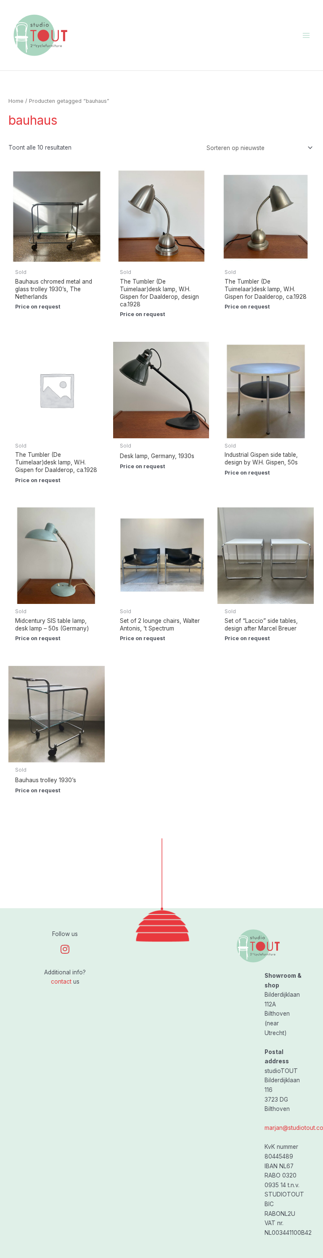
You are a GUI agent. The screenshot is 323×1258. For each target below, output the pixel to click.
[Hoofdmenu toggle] (306, 35)
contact (61, 981)
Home (16, 101)
